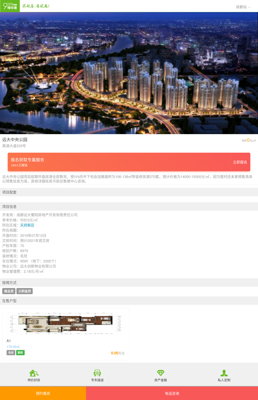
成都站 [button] (242, 6)
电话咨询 (172, 393)
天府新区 (27, 225)
